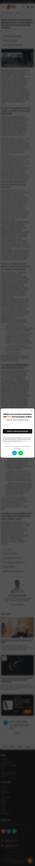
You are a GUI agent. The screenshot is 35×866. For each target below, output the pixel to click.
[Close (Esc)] (32, 410)
